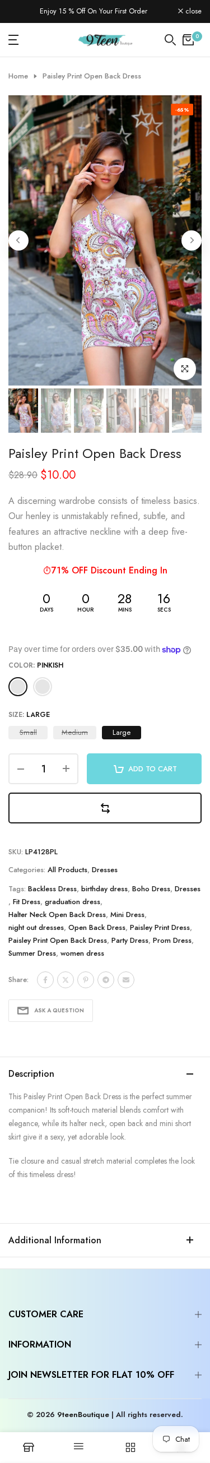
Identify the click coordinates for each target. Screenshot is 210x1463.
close (192, 11)
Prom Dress (172, 940)
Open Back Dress (96, 927)
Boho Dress (151, 888)
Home (18, 76)
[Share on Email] (126, 979)
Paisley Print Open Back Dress (57, 940)
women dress (82, 953)
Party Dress (129, 940)
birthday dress (104, 888)
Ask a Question (59, 1010)
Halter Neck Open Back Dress (57, 914)
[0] (188, 39)
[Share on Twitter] (65, 979)
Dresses (105, 869)
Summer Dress (32, 953)
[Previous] (18, 240)
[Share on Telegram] (105, 979)
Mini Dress (127, 914)
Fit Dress (26, 901)
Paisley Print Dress (160, 927)
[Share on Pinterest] (85, 979)
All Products (67, 869)
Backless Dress (52, 888)
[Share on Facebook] (45, 979)
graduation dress (72, 901)
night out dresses (36, 927)
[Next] (191, 240)
